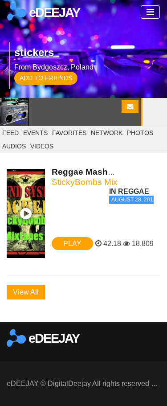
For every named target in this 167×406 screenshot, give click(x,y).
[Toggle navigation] (150, 12)
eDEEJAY (53, 12)
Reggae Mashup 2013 (96, 171)
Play (72, 243)
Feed (10, 132)
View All (26, 292)
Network (106, 132)
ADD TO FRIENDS (46, 78)
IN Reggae (129, 191)
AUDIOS (14, 146)
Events (35, 132)
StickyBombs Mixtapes (95, 182)
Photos (140, 132)
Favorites (69, 132)
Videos (41, 146)
